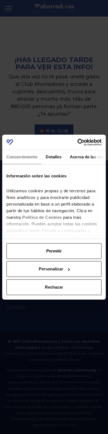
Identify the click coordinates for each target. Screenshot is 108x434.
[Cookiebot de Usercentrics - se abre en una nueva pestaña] (78, 142)
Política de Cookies (42, 217)
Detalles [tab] (53, 157)
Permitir (54, 251)
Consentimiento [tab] (21, 157)
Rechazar (54, 287)
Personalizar (51, 269)
